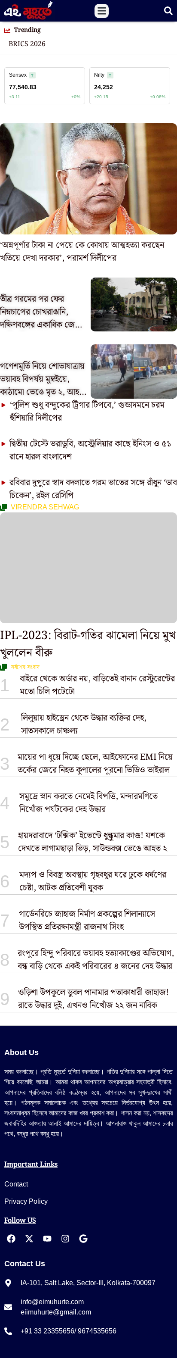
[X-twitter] (29, 1239)
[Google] (83, 1239)
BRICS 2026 (27, 44)
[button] (102, 11)
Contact (16, 1184)
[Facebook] (11, 1239)
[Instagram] (65, 1239)
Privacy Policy (26, 1201)
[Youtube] (47, 1239)
